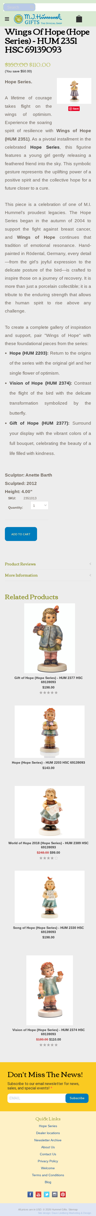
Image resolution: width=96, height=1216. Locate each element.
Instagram (55, 1194)
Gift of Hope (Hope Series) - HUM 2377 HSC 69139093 (48, 680)
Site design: (44, 1213)
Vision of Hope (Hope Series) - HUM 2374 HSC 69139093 (48, 1032)
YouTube (38, 1194)
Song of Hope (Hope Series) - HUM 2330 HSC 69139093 (48, 930)
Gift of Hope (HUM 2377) (39, 423)
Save (76, 108)
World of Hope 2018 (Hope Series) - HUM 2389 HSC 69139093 (48, 845)
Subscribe (77, 1098)
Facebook (30, 1194)
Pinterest (63, 1194)
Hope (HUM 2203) (28, 353)
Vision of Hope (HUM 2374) (40, 383)
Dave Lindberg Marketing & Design (71, 1213)
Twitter (47, 1194)
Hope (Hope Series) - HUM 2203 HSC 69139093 (48, 762)
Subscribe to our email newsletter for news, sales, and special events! (43, 1086)
